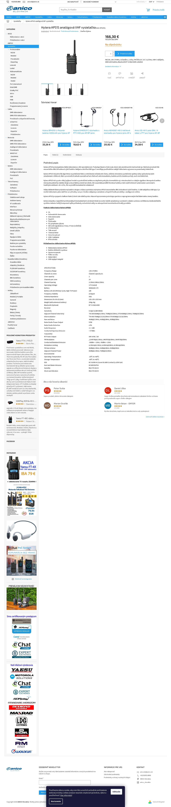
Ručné (13, 53)
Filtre (12, 234)
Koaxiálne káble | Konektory (17, 259)
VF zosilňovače (15, 203)
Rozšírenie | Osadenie (18, 103)
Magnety (13, 309)
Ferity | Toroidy (15, 315)
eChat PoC (13, 122)
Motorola (11, 137)
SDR (11, 97)
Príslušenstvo (15, 134)
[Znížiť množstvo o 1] (113, 55)
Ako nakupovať (73, 2)
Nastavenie (56, 801)
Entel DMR (13, 87)
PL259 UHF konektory (17, 268)
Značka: (85, 31)
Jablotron (11, 322)
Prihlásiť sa (46, 793)
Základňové (14, 293)
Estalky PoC (14, 90)
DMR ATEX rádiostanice (18, 115)
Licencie (13, 128)
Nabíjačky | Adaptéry (17, 227)
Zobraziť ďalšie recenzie (154, 417)
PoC (11, 178)
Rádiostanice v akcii (17, 37)
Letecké (13, 65)
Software (13, 188)
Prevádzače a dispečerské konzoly (22, 119)
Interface (13, 207)
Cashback (11, 328)
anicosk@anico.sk (146, 772)
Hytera (10, 166)
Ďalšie (12, 256)
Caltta (10, 109)
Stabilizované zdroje (17, 197)
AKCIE (10, 34)
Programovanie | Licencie (19, 106)
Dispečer (14, 131)
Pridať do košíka (126, 54)
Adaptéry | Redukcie (17, 265)
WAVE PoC (13, 153)
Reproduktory (15, 224)
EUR (150, 2)
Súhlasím (116, 791)
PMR (11, 100)
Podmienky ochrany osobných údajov (117, 777)
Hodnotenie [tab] (67, 155)
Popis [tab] (46, 155)
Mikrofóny (13, 213)
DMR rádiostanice (16, 112)
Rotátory (13, 303)
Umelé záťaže (15, 231)
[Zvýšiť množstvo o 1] (113, 52)
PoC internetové (16, 84)
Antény (10, 290)
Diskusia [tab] (79, 155)
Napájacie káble (15, 237)
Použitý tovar (12, 325)
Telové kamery (13, 181)
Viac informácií (66, 795)
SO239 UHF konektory (17, 271)
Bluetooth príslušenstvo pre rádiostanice (20, 220)
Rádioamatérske (16, 71)
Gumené (13, 300)
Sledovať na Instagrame (23, 579)
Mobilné (13, 56)
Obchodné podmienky (91, 2)
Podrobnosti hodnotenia (69, 31)
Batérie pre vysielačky (18, 243)
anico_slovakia (145, 782)
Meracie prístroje (16, 210)
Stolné (13, 81)
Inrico (12, 93)
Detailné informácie (112, 66)
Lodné (12, 68)
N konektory (14, 275)
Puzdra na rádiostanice (18, 249)
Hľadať (107, 10)
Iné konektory (15, 284)
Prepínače (13, 306)
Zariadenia (14, 125)
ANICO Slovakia (145, 779)
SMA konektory (15, 281)
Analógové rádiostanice (18, 147)
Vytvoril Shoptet (158, 802)
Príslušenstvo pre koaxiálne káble (22, 287)
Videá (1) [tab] (55, 155)
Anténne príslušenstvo (18, 319)
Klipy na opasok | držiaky (18, 253)
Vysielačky (11, 46)
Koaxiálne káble (15, 262)
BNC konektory (15, 278)
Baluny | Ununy (15, 312)
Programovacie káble (17, 240)
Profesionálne (15, 49)
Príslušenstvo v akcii (17, 40)
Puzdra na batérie (16, 246)
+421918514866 (145, 775)
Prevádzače (15, 59)
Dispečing (14, 62)
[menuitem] (9, 17)
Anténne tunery (15, 200)
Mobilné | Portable (16, 297)
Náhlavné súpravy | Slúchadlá (20, 216)
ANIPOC (10, 43)
